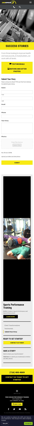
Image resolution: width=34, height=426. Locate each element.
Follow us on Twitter (14, 409)
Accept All (28, 423)
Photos (4, 136)
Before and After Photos (18, 70)
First (3, 94)
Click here (6, 357)
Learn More (10, 317)
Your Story (4, 121)
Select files (17, 145)
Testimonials (18, 64)
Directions (17, 404)
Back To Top (17, 393)
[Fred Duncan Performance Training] (9, 2)
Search (20, 7)
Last (3, 101)
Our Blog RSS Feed (25, 409)
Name (3, 88)
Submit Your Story (11, 332)
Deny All (5, 423)
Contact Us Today (17, 343)
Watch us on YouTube (20, 409)
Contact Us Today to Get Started (17, 378)
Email (3, 104)
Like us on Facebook (8, 409)
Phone (14, 7)
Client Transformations (12, 325)
